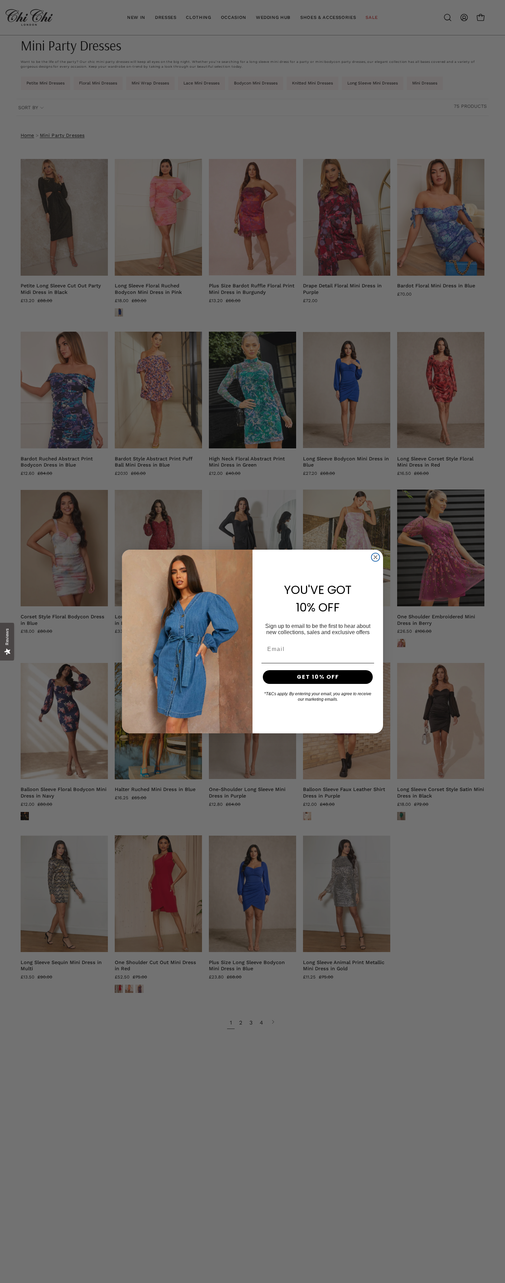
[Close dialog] (375, 557)
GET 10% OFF (318, 677)
